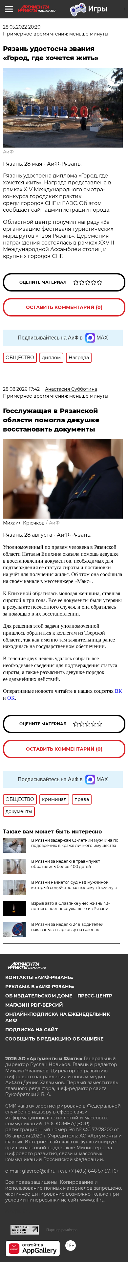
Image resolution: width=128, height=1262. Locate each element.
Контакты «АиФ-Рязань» (39, 977)
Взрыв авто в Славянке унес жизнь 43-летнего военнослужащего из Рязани (70, 906)
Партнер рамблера (61, 1230)
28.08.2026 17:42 (21, 389)
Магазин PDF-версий (34, 1005)
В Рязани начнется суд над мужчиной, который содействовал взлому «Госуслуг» (74, 885)
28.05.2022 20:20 (21, 27)
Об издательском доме (38, 996)
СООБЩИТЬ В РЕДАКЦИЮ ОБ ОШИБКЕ (54, 1039)
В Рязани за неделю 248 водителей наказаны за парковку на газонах (67, 927)
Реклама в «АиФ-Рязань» (40, 987)
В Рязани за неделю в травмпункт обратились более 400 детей (65, 864)
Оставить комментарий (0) (64, 307)
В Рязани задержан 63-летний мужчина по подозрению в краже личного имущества (74, 843)
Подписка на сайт (31, 1030)
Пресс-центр (94, 996)
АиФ (8, 152)
